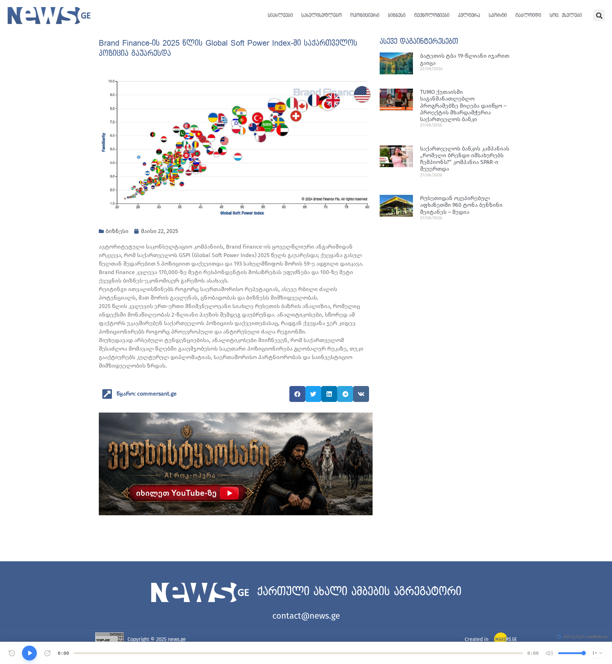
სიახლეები (280, 15)
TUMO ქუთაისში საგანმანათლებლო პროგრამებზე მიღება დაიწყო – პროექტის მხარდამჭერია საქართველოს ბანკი (463, 106)
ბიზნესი (397, 15)
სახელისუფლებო (321, 15)
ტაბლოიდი (528, 15)
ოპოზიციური (364, 15)
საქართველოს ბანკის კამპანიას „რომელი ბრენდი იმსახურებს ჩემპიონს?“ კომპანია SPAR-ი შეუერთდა (464, 158)
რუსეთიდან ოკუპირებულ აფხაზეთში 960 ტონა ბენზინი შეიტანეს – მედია (461, 205)
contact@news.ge (306, 616)
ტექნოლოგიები (431, 15)
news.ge (177, 639)
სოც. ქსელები (566, 15)
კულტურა (469, 15)
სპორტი (498, 15)
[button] (599, 15)
